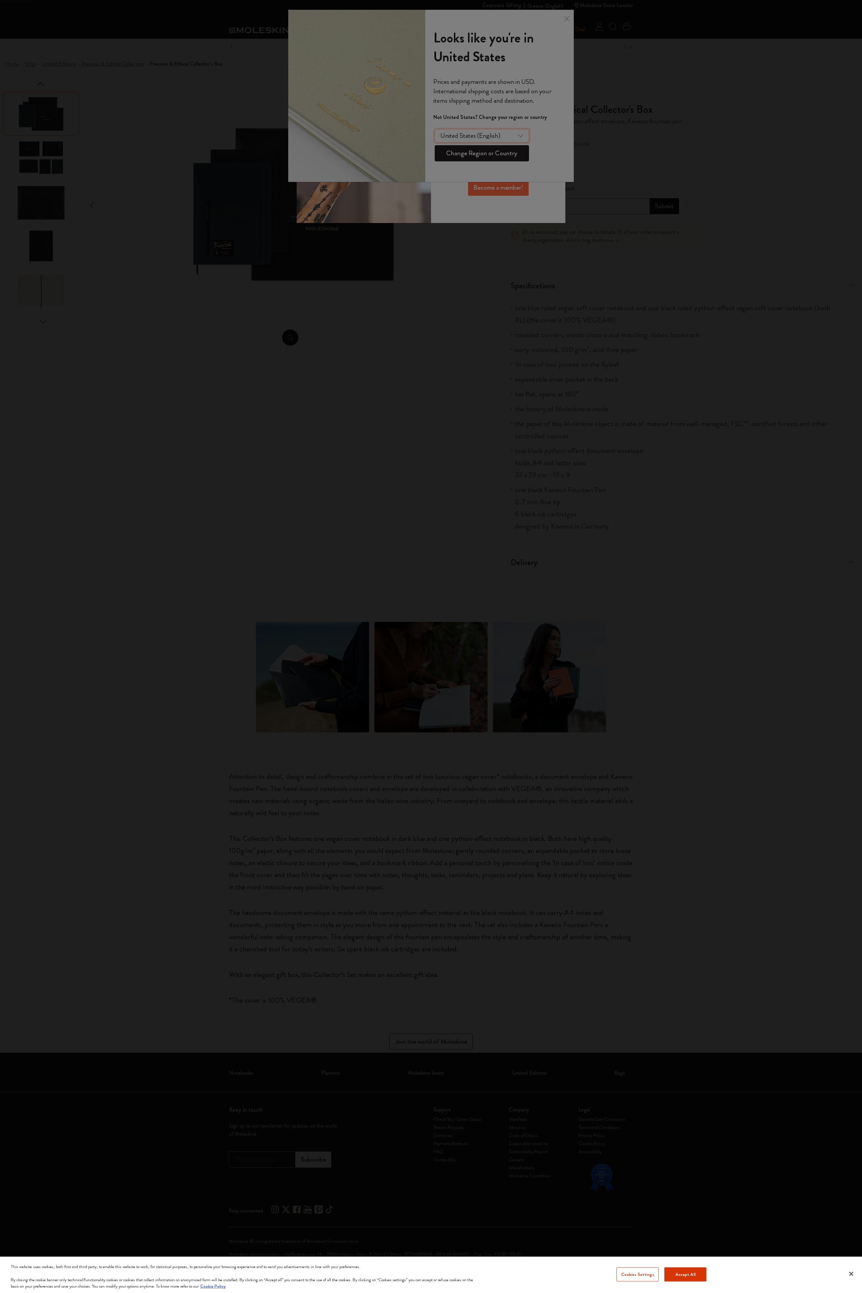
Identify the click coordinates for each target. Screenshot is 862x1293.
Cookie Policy (213, 1286)
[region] (431, 1275)
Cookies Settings (637, 1274)
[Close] (851, 1273)
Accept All (685, 1274)
